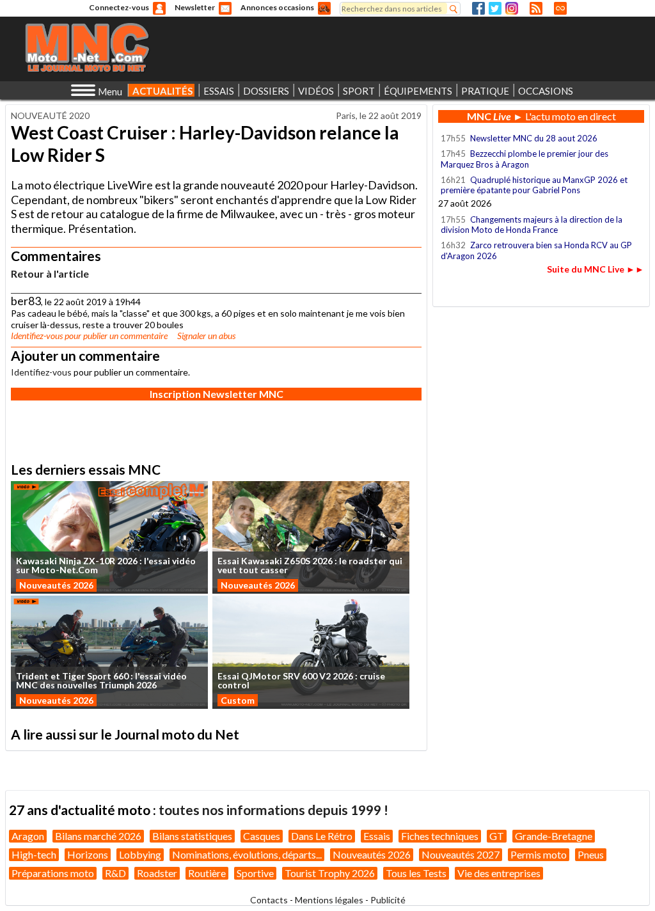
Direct (560, 8)
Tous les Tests (416, 873)
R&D (115, 873)
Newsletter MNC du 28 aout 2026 (533, 138)
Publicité (388, 899)
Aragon (28, 836)
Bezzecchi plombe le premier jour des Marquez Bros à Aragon (524, 158)
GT (496, 836)
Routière (207, 873)
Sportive (255, 873)
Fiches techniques (439, 836)
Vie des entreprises (499, 873)
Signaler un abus (206, 335)
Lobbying (140, 854)
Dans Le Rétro (321, 836)
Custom (238, 700)
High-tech (34, 854)
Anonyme (159, 8)
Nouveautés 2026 (56, 585)
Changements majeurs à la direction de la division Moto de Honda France (531, 224)
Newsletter (195, 7)
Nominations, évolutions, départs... (247, 854)
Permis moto (538, 854)
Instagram (511, 8)
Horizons (87, 854)
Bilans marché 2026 (98, 836)
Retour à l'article (50, 273)
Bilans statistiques (192, 836)
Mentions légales (329, 899)
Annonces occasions (277, 7)
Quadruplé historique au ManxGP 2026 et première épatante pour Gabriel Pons (534, 185)
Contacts (269, 899)
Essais (376, 836)
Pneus (591, 854)
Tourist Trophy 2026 (330, 873)
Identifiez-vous (37, 335)
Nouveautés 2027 (461, 854)
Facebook (478, 8)
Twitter (495, 8)
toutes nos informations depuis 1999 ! (273, 810)
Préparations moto (53, 873)
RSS (536, 8)
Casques (261, 836)
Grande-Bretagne (553, 836)
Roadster (157, 873)
